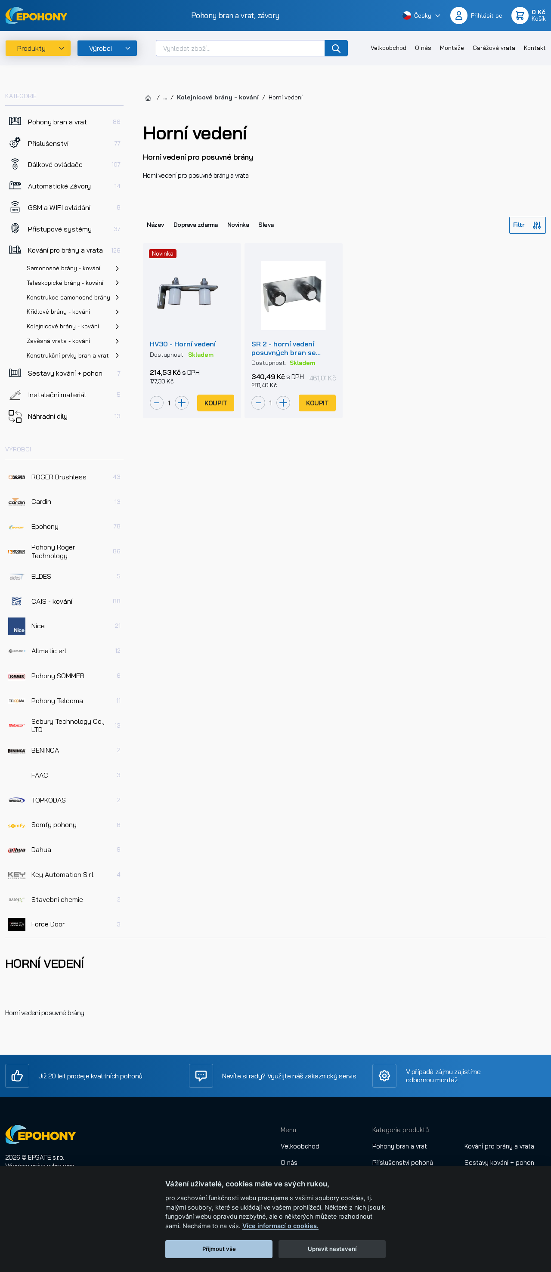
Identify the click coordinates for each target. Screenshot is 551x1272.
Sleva (266, 224)
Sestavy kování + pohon (499, 1162)
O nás (423, 48)
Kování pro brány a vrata (499, 1146)
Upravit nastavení (332, 1248)
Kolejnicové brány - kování (218, 97)
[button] (421, 15)
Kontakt (535, 48)
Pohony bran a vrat (399, 1146)
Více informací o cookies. (280, 1225)
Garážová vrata (494, 48)
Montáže (452, 48)
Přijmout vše (219, 1248)
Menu (288, 1130)
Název (155, 224)
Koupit (215, 403)
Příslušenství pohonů (402, 1162)
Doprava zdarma (195, 224)
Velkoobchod (388, 48)
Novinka (238, 224)
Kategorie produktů (400, 1130)
